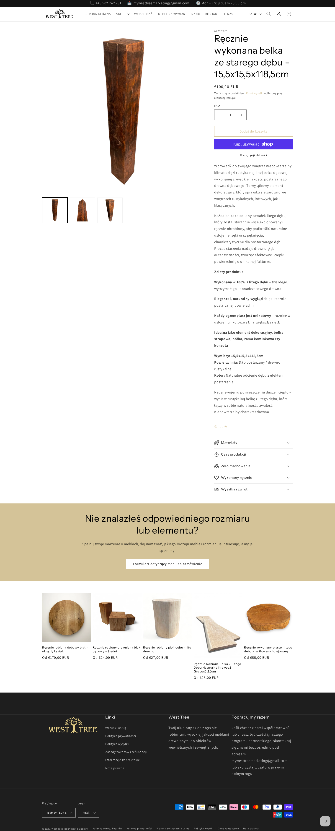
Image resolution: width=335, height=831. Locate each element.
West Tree (57, 828)
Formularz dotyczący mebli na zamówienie (167, 564)
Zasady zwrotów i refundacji (126, 752)
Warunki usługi (116, 728)
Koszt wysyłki (254, 93)
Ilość (217, 106)
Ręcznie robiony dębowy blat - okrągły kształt (65, 649)
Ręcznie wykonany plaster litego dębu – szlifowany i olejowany (268, 649)
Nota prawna (114, 768)
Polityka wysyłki (117, 744)
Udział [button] (224, 426)
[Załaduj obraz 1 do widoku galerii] (54, 210)
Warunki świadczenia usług (173, 828)
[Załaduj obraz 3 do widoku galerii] (110, 210)
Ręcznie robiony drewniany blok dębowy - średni (117, 649)
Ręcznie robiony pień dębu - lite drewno (167, 649)
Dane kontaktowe (228, 828)
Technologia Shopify (76, 828)
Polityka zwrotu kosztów (107, 828)
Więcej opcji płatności (253, 155)
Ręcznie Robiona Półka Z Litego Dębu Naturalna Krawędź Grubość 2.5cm (217, 667)
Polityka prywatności (120, 736)
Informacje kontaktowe (122, 760)
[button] (122, 14)
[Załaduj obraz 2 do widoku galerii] (82, 210)
